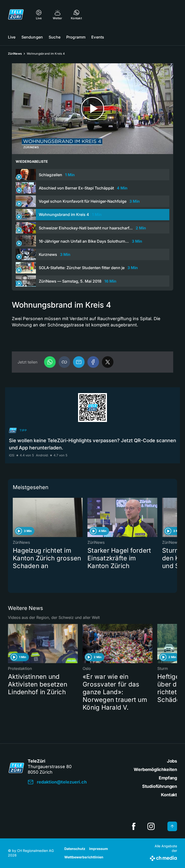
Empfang (168, 777)
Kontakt (169, 794)
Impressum (98, 849)
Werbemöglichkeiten (155, 769)
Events (97, 37)
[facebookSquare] (134, 826)
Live (12, 37)
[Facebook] (93, 362)
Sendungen (32, 37)
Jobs (172, 761)
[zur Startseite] (16, 14)
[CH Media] (163, 857)
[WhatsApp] (50, 362)
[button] (64, 362)
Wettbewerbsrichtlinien (83, 857)
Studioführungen (159, 786)
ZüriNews (15, 53)
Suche (54, 37)
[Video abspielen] (92, 108)
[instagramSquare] (151, 826)
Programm (76, 37)
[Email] (79, 362)
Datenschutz (74, 849)
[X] (107, 362)
